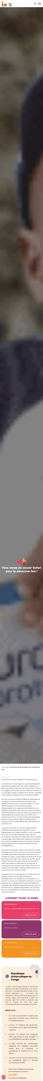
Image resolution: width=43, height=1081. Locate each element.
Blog (7, 767)
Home (3, 767)
